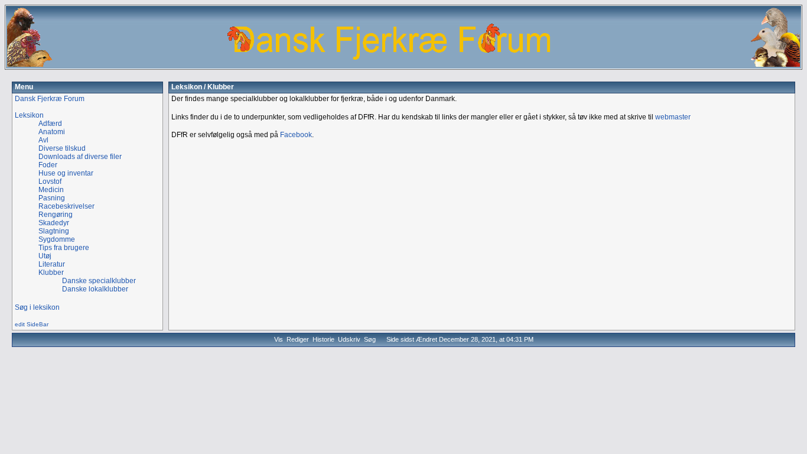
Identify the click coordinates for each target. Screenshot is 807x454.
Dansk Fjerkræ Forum (49, 99)
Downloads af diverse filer (80, 157)
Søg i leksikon (37, 307)
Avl (43, 140)
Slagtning (53, 231)
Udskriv (349, 339)
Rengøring (55, 214)
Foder (47, 165)
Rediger (298, 339)
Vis (278, 339)
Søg (370, 339)
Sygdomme (56, 239)
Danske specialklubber (99, 281)
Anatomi (51, 132)
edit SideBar (31, 324)
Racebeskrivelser (66, 206)
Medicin (51, 190)
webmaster (673, 117)
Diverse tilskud (62, 148)
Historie (323, 339)
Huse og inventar (65, 173)
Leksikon (186, 87)
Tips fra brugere (63, 248)
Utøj (44, 256)
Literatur (51, 264)
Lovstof (49, 181)
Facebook (296, 135)
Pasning (51, 198)
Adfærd (50, 123)
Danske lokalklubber (95, 289)
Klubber (51, 272)
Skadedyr (53, 223)
